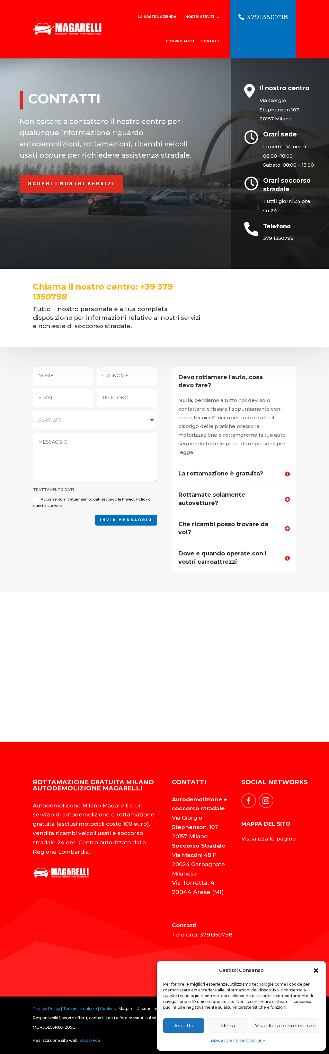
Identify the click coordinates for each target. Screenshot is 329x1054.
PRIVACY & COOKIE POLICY (238, 1041)
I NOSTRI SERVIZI (198, 17)
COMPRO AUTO (180, 41)
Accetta (183, 1026)
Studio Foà (89, 1040)
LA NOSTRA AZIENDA (157, 17)
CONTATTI (210, 41)
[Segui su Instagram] (266, 800)
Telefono (277, 226)
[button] (316, 970)
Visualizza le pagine (268, 838)
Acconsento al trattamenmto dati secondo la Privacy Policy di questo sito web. (92, 502)
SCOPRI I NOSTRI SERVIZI (71, 184)
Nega (228, 1026)
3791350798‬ (267, 17)
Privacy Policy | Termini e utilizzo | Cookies (74, 1008)
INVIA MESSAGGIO (126, 520)
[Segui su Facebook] (248, 800)
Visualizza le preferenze (285, 1026)
